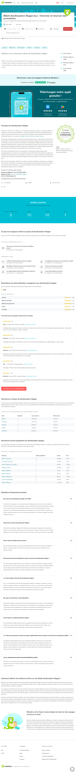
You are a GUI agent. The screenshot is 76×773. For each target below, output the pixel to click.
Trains (18, 2)
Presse (21, 756)
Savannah (4, 430)
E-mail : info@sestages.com (8, 176)
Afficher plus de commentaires (14, 388)
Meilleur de (12, 47)
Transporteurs (45, 753)
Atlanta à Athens (6, 473)
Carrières (22, 759)
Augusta (4, 424)
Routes (29, 47)
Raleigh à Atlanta (6, 467)
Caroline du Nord (29, 136)
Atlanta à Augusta (28, 364)
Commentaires (21, 47)
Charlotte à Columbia (30, 324)
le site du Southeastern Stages (18, 174)
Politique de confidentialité (49, 759)
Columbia (4, 421)
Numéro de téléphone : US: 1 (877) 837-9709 (13, 172)
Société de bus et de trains (27, 2)
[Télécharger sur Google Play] (62, 107)
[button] (58, 3)
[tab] (8, 25)
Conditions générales (47, 756)
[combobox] (10, 29)
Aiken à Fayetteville (30, 338)
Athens (3, 427)
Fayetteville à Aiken (31, 376)
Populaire (37, 47)
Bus (14, 2)
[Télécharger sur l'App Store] (47, 107)
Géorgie (22, 136)
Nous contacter (46, 750)
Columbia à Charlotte (7, 461)
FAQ (44, 47)
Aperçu (5, 47)
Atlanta (3, 418)
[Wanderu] (7, 2)
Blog (36, 2)
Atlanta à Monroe (6, 482)
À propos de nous (24, 750)
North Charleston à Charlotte (9, 464)
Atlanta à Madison (6, 470)
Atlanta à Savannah (7, 476)
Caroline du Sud (39, 136)
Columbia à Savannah (7, 479)
